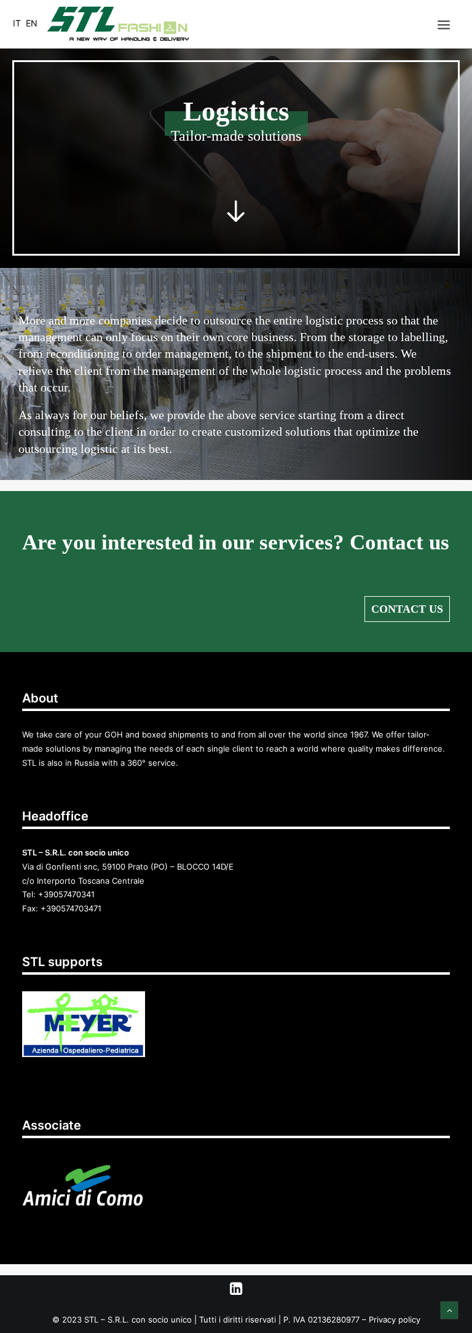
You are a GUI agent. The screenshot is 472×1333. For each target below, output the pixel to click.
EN (31, 23)
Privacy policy (394, 1319)
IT (17, 23)
